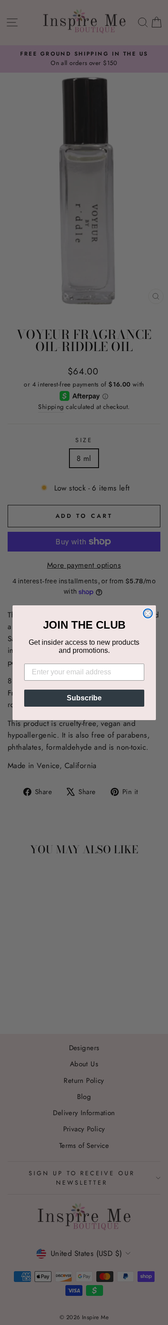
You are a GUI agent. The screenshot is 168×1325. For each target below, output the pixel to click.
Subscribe (84, 698)
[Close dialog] (147, 613)
